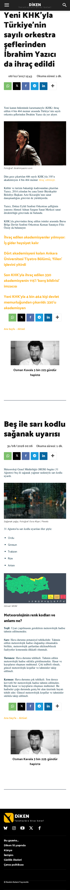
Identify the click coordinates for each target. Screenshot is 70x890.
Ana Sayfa (9, 329)
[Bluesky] (5, 828)
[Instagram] (14, 828)
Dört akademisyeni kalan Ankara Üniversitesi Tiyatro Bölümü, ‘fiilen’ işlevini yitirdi (33, 259)
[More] (53, 86)
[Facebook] (26, 86)
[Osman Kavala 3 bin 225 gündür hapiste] (35, 353)
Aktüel (21, 329)
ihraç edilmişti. (48, 180)
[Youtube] (22, 828)
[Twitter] (31, 828)
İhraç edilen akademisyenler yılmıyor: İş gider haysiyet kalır (34, 240)
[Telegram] (34, 86)
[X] (17, 86)
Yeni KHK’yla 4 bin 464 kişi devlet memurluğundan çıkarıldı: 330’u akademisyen (31, 302)
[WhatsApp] (8, 86)
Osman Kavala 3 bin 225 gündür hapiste (35, 373)
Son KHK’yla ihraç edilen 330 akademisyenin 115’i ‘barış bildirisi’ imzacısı (32, 280)
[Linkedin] (43, 86)
